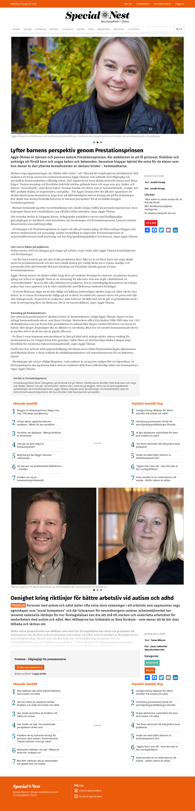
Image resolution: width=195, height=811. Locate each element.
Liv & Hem (133, 29)
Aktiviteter (119, 29)
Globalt (16, 29)
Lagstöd (80, 29)
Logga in (179, 4)
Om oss (128, 4)
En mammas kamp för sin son (160, 213)
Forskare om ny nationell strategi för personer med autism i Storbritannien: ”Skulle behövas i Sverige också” (37, 738)
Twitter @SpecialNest (90, 790)
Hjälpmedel (104, 29)
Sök (180, 29)
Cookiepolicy (143, 4)
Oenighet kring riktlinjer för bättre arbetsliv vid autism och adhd (92, 598)
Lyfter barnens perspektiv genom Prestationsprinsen (77, 150)
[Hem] (97, 16)
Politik (150, 670)
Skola (91, 29)
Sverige (28, 29)
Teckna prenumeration (29, 667)
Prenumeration (162, 4)
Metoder (54, 29)
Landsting (67, 29)
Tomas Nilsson (158, 640)
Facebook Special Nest (90, 796)
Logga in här (39, 674)
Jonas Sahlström (158, 646)
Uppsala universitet (155, 649)
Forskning (40, 29)
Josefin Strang (158, 182)
